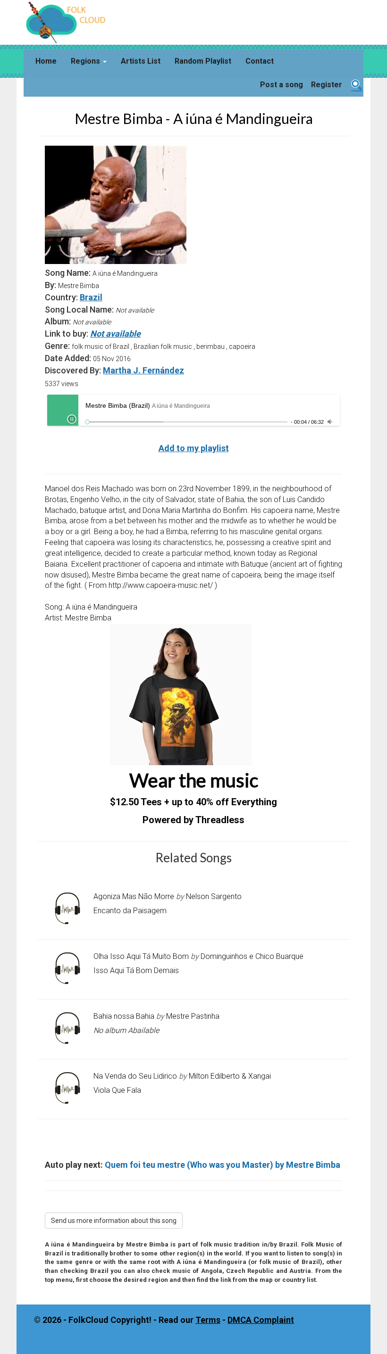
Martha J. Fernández (143, 370)
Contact (259, 61)
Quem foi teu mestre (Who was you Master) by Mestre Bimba (222, 1165)
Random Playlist (203, 61)
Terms (207, 1320)
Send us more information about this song (114, 1220)
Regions (86, 61)
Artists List (140, 61)
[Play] (72, 419)
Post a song (281, 84)
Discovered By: (73, 370)
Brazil (91, 297)
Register (326, 84)
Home (46, 61)
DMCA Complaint (260, 1320)
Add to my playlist (194, 448)
